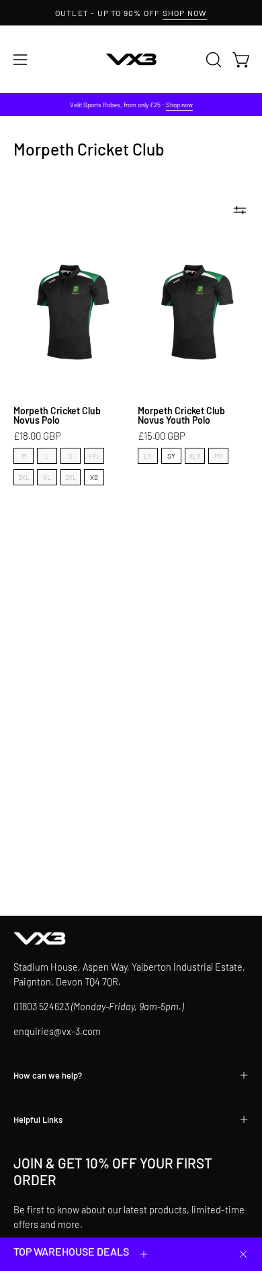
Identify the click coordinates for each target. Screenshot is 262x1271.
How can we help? (47, 1075)
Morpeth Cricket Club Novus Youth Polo (181, 415)
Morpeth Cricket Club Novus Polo (57, 415)
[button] (212, 59)
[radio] (23, 456)
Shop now (179, 105)
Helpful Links (37, 1119)
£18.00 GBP (37, 436)
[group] (131, 12)
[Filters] (240, 210)
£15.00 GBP (161, 436)
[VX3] (131, 59)
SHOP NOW (185, 12)
